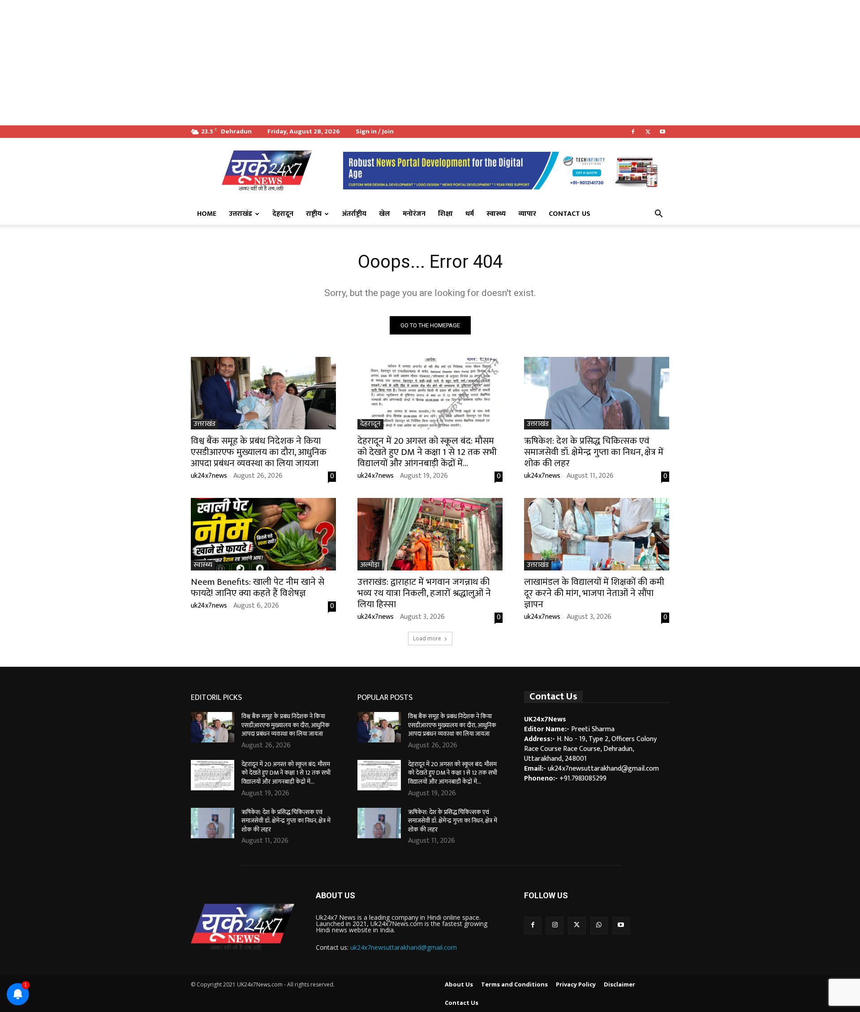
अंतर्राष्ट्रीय (354, 214)
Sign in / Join (375, 131)
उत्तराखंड (240, 214)
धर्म (469, 214)
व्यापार (527, 214)
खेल (384, 214)
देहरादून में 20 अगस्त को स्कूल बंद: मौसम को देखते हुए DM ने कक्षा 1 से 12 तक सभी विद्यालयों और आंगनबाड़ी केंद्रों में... (427, 452)
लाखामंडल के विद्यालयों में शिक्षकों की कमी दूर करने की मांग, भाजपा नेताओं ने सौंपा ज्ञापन (594, 593)
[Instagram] (554, 925)
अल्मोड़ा (369, 565)
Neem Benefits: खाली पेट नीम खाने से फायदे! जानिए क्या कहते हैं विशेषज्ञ (257, 587)
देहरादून (282, 214)
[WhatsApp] (599, 925)
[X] (647, 131)
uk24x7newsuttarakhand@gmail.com (403, 947)
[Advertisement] (269, 62)
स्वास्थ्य (496, 214)
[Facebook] (633, 131)
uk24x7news (209, 476)
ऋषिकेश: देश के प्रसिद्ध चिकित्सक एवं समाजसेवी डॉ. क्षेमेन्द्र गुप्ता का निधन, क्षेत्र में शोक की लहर (593, 452)
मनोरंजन (414, 214)
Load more (427, 638)
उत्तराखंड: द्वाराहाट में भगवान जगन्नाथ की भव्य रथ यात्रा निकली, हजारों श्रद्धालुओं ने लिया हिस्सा (424, 593)
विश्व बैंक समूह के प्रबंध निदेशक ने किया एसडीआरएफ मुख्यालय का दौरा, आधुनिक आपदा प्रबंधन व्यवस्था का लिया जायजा (259, 452)
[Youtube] (662, 131)
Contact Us (569, 214)
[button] (658, 214)
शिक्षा (445, 214)
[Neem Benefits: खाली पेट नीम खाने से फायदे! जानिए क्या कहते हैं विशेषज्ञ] (263, 534)
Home (206, 214)
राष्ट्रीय (314, 214)
